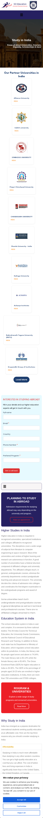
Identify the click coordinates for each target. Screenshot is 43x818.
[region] (21, 796)
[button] (21, 14)
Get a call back (11, 470)
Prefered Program (11, 455)
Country (6, 434)
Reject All (22, 813)
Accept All (21, 800)
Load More (21, 379)
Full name (7, 412)
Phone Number (10, 445)
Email (6, 423)
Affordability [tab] (8, 747)
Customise (21, 806)
